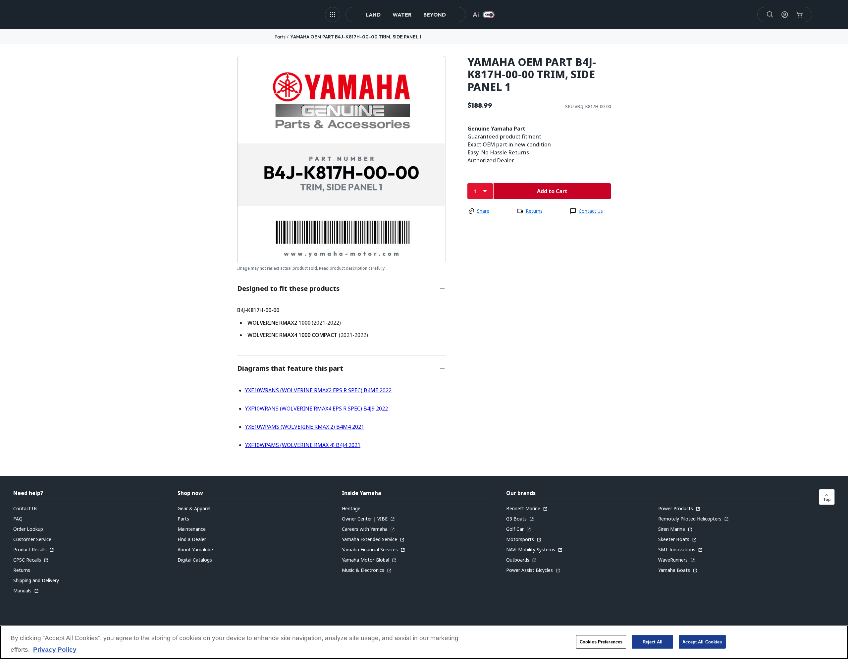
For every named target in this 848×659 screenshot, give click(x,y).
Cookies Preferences (601, 641)
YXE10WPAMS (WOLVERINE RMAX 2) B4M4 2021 (304, 426)
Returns (534, 211)
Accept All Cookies (702, 641)
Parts (280, 37)
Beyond (434, 14)
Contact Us (591, 211)
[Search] (770, 14)
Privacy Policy (55, 649)
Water (402, 14)
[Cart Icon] (799, 14)
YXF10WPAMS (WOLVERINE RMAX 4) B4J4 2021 (302, 445)
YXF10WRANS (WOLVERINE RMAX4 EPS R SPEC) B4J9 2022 (316, 408)
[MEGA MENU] (332, 14)
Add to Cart (552, 191)
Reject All (652, 641)
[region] (424, 642)
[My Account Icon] (784, 14)
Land (373, 14)
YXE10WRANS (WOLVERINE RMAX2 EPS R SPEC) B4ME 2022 (318, 390)
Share (483, 211)
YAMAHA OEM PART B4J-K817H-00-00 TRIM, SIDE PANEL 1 (355, 37)
